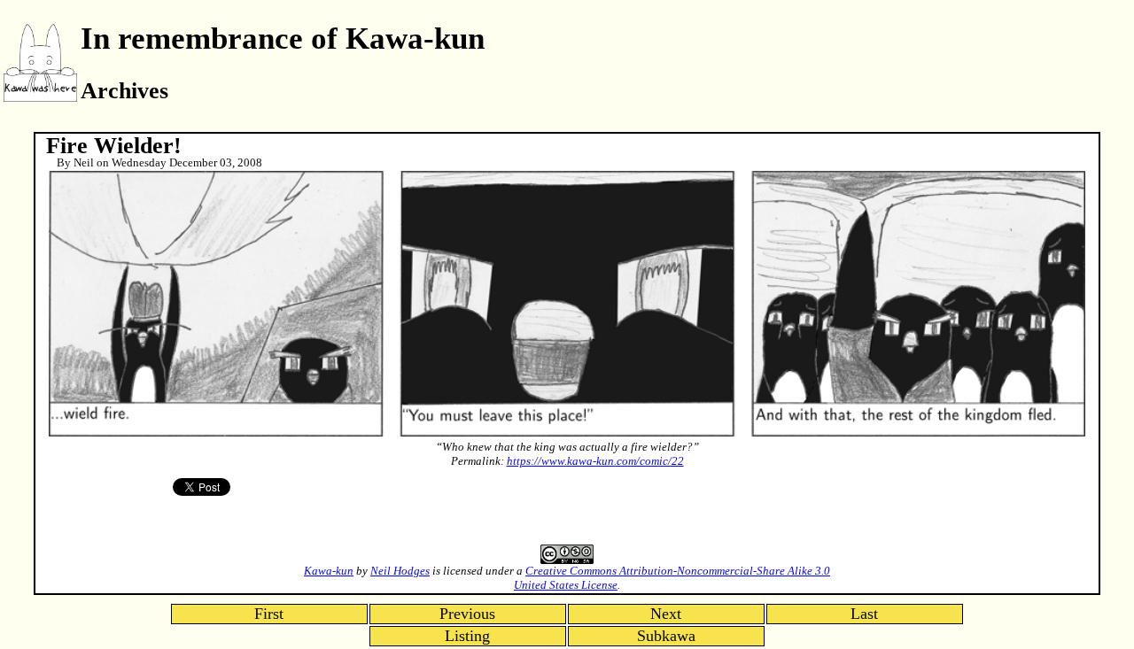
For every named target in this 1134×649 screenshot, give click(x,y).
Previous (467, 613)
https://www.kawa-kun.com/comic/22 (595, 460)
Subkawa (666, 636)
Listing (467, 636)
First (269, 613)
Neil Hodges (400, 570)
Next (665, 613)
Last (864, 613)
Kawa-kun (328, 570)
